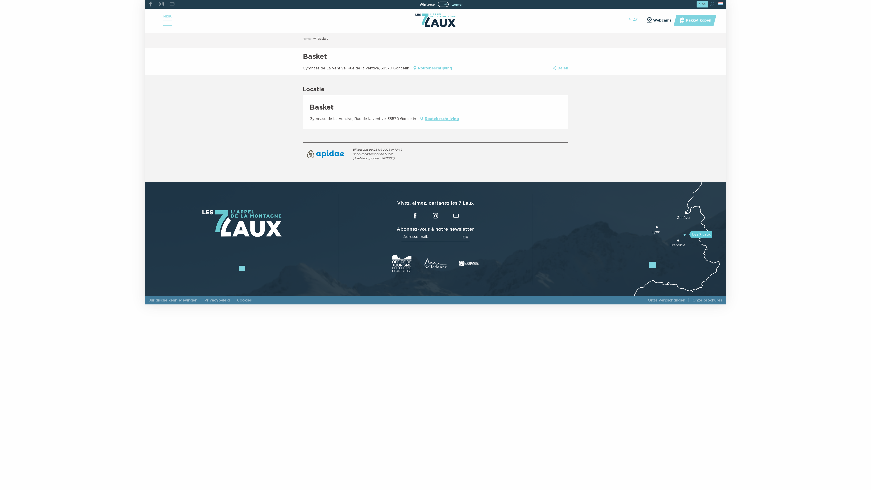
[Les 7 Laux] (242, 236)
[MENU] (167, 24)
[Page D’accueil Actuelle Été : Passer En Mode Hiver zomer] (443, 4)
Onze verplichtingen (666, 300)
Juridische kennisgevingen (173, 300)
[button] (712, 4)
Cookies (244, 300)
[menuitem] (435, 20)
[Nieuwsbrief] (172, 4)
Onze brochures (707, 300)
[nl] (721, 3)
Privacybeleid (217, 300)
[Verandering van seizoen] (445, 4)
